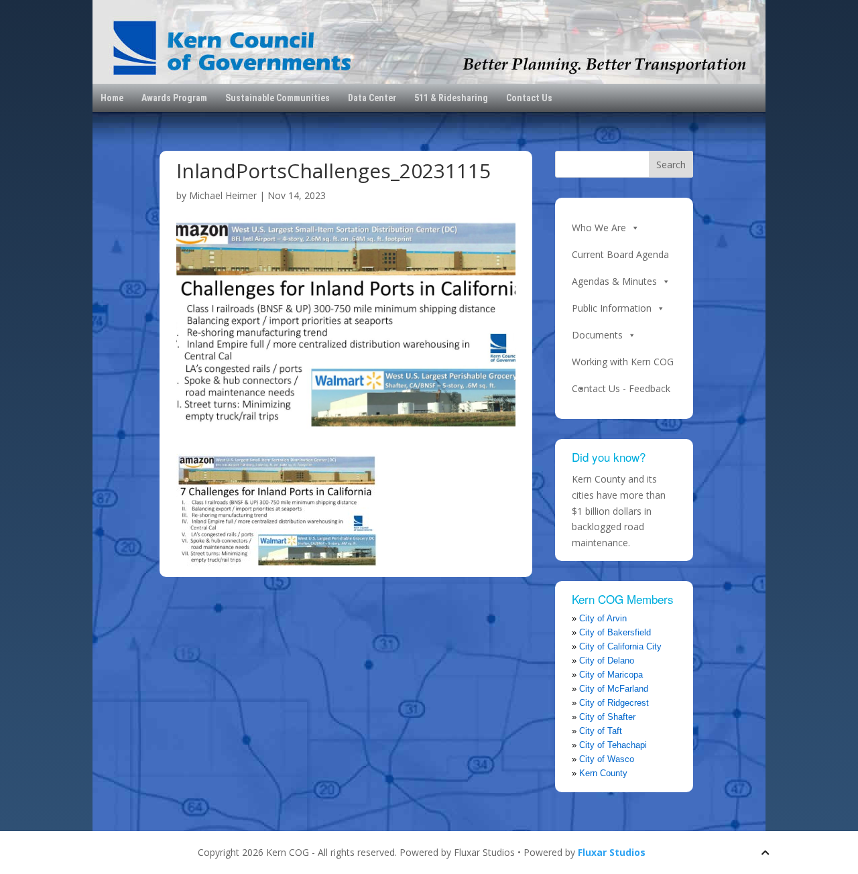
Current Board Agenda (620, 254)
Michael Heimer (223, 195)
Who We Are (599, 227)
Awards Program (174, 97)
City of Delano (606, 661)
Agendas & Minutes (614, 281)
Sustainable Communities (277, 97)
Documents (597, 334)
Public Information (612, 308)
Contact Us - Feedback (621, 388)
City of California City (620, 646)
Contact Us (529, 97)
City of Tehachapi (613, 745)
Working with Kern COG (623, 361)
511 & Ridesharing (451, 97)
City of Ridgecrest (614, 703)
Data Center (372, 97)
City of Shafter (607, 717)
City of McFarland (613, 689)
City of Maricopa (611, 675)
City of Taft (600, 731)
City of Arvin (603, 618)
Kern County (603, 773)
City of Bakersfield (615, 632)
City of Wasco (606, 759)
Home (112, 97)
